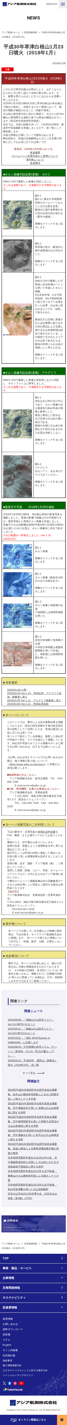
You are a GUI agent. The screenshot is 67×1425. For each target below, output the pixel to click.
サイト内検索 (10, 1350)
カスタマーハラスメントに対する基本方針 (25, 1370)
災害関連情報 (30, 32)
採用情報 (8, 1318)
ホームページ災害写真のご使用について (34, 156)
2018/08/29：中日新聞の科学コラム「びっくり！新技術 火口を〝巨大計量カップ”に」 (32, 1051)
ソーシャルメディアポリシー (18, 1375)
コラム (6, 1339)
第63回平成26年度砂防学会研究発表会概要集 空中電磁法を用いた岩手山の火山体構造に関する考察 (33, 1135)
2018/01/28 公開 (16, 689)
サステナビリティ (14, 1297)
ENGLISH (51, 4)
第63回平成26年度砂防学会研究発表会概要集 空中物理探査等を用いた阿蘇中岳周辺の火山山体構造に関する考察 (33, 1121)
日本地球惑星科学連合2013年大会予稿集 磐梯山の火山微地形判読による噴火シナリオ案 (33, 1175)
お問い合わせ (10, 1324)
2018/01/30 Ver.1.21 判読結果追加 (28, 703)
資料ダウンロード (13, 1329)
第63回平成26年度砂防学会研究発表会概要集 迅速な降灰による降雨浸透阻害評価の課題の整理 (33, 1148)
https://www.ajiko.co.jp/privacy (27, 764)
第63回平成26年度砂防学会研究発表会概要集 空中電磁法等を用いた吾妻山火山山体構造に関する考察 (33, 1108)
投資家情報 (10, 1307)
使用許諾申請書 (47, 831)
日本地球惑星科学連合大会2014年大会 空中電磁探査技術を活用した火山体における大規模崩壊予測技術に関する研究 (33, 1162)
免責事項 (35, 163)
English (7, 1344)
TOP (6, 1258)
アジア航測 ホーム (11, 1243)
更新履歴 (35, 152)
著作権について (35, 159)
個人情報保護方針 (12, 1365)
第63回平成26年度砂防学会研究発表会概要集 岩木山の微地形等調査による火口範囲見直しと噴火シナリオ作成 (33, 1094)
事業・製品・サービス (17, 1268)
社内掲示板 (9, 1355)
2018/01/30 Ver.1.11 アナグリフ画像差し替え (34, 700)
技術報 (6, 1334)
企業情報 (8, 1277)
